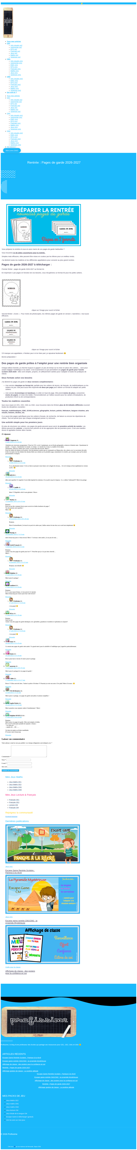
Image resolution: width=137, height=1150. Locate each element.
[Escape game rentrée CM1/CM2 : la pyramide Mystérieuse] (42, 913)
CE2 (8, 43)
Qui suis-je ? (12, 92)
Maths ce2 (14, 55)
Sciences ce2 (16, 57)
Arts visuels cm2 (17, 79)
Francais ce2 (15, 51)
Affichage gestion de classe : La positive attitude (20, 1071)
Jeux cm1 (14, 73)
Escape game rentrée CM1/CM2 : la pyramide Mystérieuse (21, 922)
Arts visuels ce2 (16, 45)
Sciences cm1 (16, 75)
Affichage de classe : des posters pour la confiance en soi (20, 972)
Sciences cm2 (16, 90)
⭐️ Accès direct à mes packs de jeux (94, 3)
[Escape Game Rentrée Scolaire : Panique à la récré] (42, 863)
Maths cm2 (15, 88)
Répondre (8, 457)
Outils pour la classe (53, 167)
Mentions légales (13, 1142)
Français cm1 (16, 69)
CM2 (8, 77)
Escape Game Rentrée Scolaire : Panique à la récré (20, 871)
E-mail (4, 763)
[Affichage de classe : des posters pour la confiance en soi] (42, 963)
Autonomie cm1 (16, 63)
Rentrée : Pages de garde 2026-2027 (16, 1068)
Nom (4, 760)
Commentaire (6, 756)
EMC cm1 (14, 65)
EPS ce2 (14, 49)
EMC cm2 (14, 81)
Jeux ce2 (14, 53)
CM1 (8, 59)
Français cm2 (16, 85)
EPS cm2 (14, 83)
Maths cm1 (15, 71)
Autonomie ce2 (16, 47)
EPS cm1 (14, 67)
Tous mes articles (14, 41)
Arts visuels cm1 (17, 61)
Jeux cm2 (14, 86)
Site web (4, 767)
